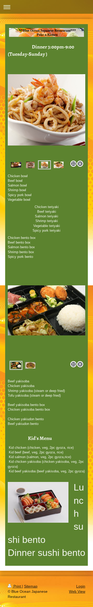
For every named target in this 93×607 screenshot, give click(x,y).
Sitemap (30, 586)
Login (80, 586)
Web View (77, 591)
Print (17, 586)
